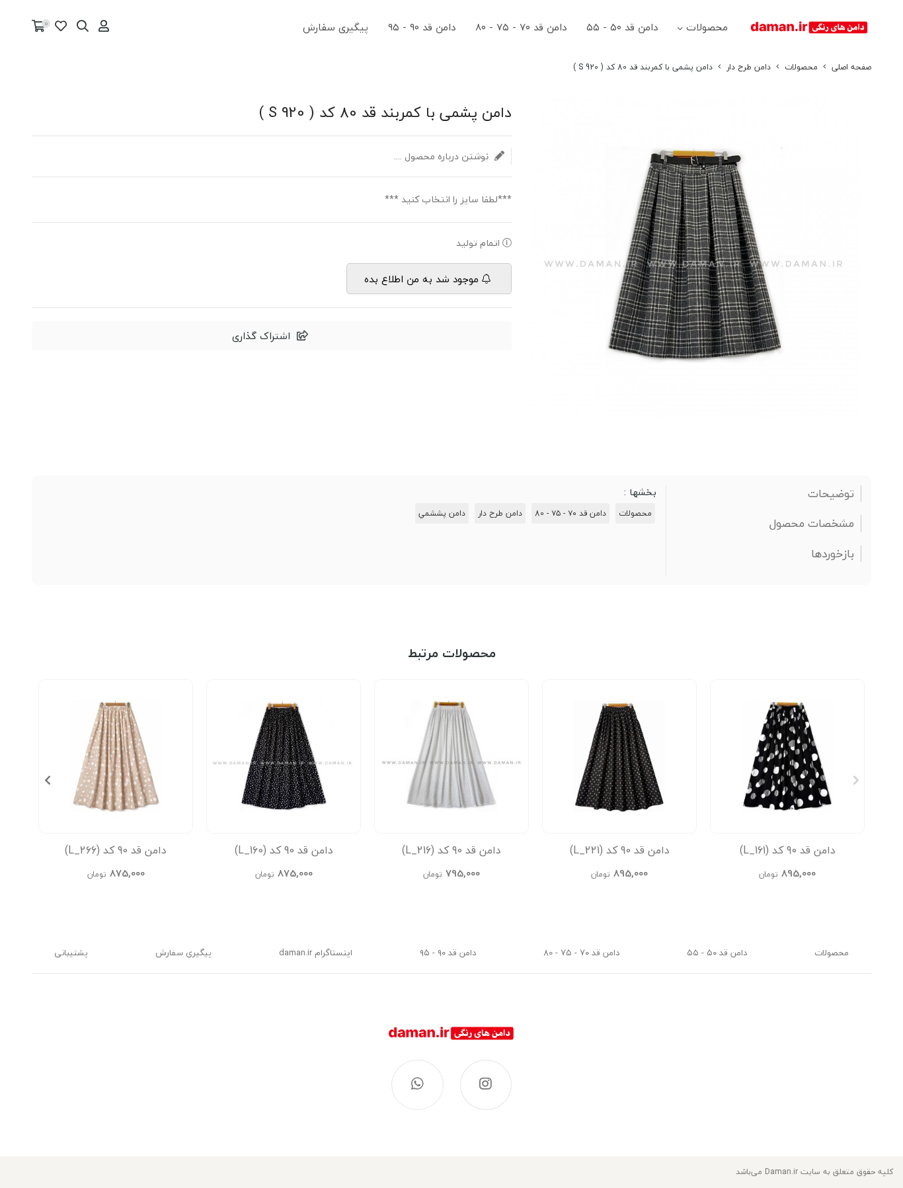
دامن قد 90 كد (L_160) (284, 850)
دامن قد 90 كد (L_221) (620, 850)
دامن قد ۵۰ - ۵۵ (622, 27)
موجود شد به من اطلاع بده (421, 279)
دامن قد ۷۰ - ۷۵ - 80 (521, 27)
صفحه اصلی (851, 67)
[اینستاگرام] (486, 1085)
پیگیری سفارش (335, 27)
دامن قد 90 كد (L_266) (116, 850)
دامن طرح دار (748, 67)
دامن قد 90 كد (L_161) (788, 850)
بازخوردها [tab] (832, 554)
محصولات (707, 27)
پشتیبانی (71, 952)
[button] (47, 780)
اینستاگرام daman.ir (315, 952)
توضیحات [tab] (831, 493)
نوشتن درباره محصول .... (442, 156)
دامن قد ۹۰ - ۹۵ (421, 27)
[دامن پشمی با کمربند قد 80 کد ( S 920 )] (451, 1040)
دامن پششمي (441, 513)
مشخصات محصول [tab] (811, 523)
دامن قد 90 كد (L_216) (451, 850)
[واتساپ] (417, 1085)
